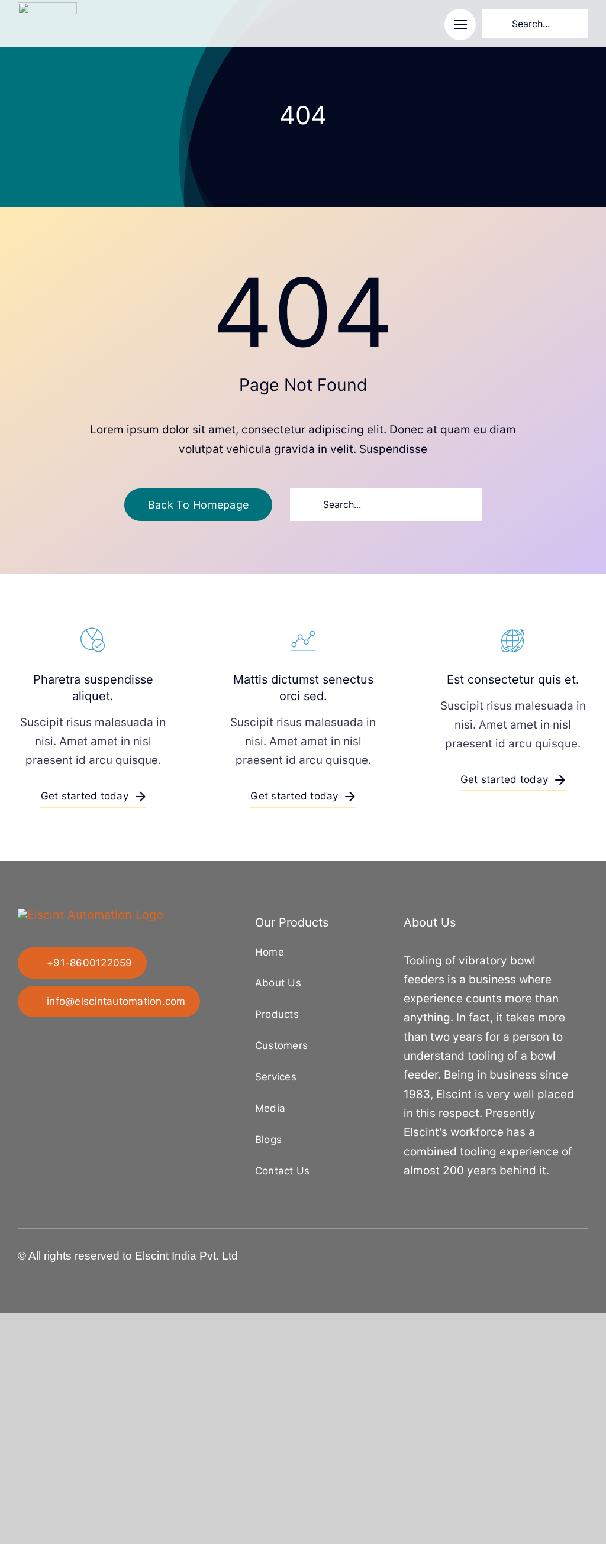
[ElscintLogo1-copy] (47, 8)
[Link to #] (460, 24)
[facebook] (508, 1252)
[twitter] (527, 1252)
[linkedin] (565, 1252)
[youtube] (584, 1252)
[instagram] (546, 1252)
